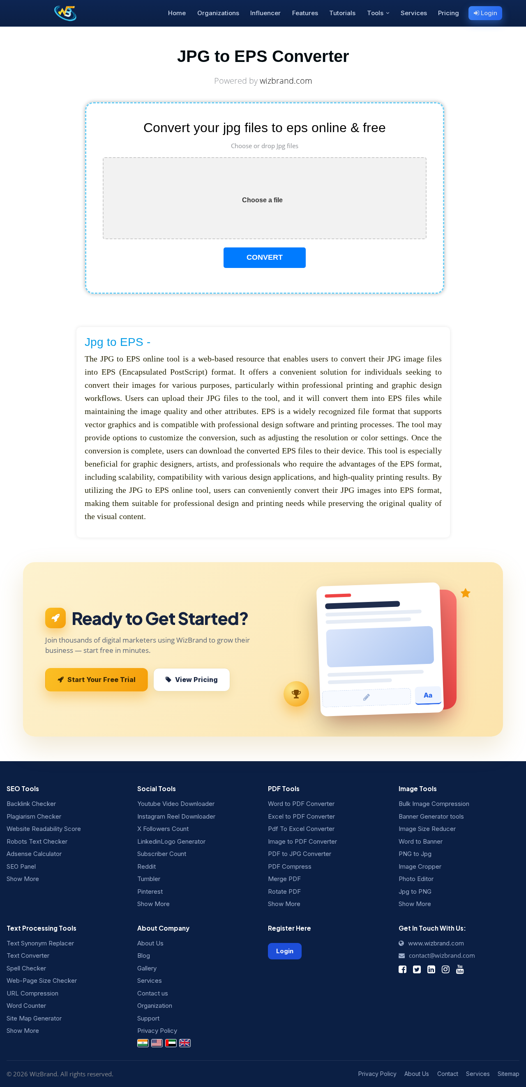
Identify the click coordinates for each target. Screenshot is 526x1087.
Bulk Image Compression (434, 804)
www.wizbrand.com (435, 943)
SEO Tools (23, 788)
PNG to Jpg (415, 854)
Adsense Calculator (34, 854)
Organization (154, 1005)
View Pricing (196, 679)
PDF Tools (284, 788)
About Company (163, 928)
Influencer (265, 13)
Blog (143, 955)
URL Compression (32, 993)
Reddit (146, 866)
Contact (447, 1073)
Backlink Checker (31, 804)
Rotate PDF (284, 891)
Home (177, 13)
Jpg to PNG (415, 891)
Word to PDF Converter (301, 804)
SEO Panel (21, 866)
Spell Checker (26, 968)
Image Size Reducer (427, 829)
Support (148, 1018)
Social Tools (156, 788)
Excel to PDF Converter (301, 816)
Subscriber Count (161, 854)
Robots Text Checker (37, 841)
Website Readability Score (44, 829)
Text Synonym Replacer (40, 943)
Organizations (218, 13)
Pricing (448, 13)
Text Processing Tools (41, 928)
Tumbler (148, 879)
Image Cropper (420, 866)
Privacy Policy (157, 1030)
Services (414, 13)
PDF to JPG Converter (299, 854)
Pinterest (150, 891)
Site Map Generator (34, 1018)
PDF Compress (289, 866)
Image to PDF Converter (302, 841)
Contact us (152, 993)
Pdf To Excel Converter (301, 829)
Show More (23, 879)
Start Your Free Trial (101, 679)
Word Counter (26, 1005)
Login (488, 13)
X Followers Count (163, 829)
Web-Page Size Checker (42, 980)
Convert (265, 257)
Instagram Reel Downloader (176, 816)
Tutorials (342, 13)
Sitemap (508, 1073)
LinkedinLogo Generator (171, 841)
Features (305, 13)
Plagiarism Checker (34, 816)
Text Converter (28, 955)
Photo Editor (416, 879)
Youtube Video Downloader (176, 804)
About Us (150, 943)
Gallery (147, 968)
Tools (375, 13)
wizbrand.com (286, 80)
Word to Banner (421, 841)
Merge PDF (284, 879)
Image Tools (418, 788)
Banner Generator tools (431, 816)
